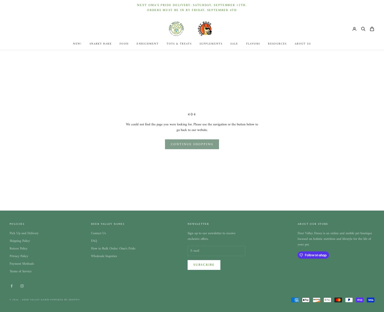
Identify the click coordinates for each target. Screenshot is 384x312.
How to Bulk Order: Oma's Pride (113, 249)
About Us (303, 44)
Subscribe (204, 265)
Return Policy (19, 249)
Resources (277, 44)
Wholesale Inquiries (104, 256)
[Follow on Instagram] (22, 286)
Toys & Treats (179, 44)
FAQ (94, 241)
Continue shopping (192, 144)
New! (77, 44)
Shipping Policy (20, 241)
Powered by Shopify (65, 300)
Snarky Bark (101, 44)
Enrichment (148, 44)
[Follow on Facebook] (12, 286)
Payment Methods (22, 264)
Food (124, 44)
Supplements (211, 44)
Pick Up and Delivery (24, 233)
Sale (234, 44)
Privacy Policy (19, 256)
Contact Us (98, 233)
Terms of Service (21, 271)
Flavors (253, 44)
